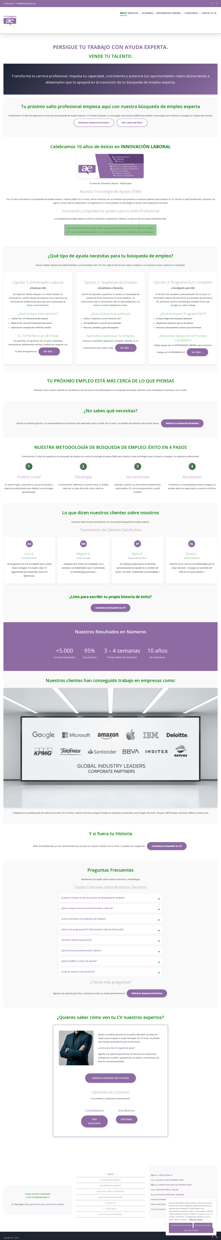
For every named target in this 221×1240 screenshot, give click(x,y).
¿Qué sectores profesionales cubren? (81, 950)
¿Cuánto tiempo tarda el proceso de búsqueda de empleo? (93, 897)
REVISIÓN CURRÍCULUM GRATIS (111, 1191)
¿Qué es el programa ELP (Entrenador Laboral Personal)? (92, 929)
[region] (191, 1216)
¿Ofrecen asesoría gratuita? (76, 939)
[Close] (214, 1199)
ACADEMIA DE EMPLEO (111, 1180)
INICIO (110, 1174)
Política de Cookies (196, 1219)
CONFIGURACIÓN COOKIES (180, 1225)
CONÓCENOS (110, 1208)
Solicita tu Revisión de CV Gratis (110, 1078)
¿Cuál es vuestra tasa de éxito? (78, 971)
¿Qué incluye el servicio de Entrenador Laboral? (87, 908)
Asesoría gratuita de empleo (110, 1197)
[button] (215, 13)
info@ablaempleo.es (26, 3)
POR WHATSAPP (94, 1121)
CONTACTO (110, 1203)
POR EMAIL (127, 1119)
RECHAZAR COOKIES (203, 1225)
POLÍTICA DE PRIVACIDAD (110, 1214)
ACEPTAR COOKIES (191, 1230)
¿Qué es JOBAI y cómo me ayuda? (79, 961)
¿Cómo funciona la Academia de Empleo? (83, 918)
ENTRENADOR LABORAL (110, 1185)
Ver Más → (49, 351)
